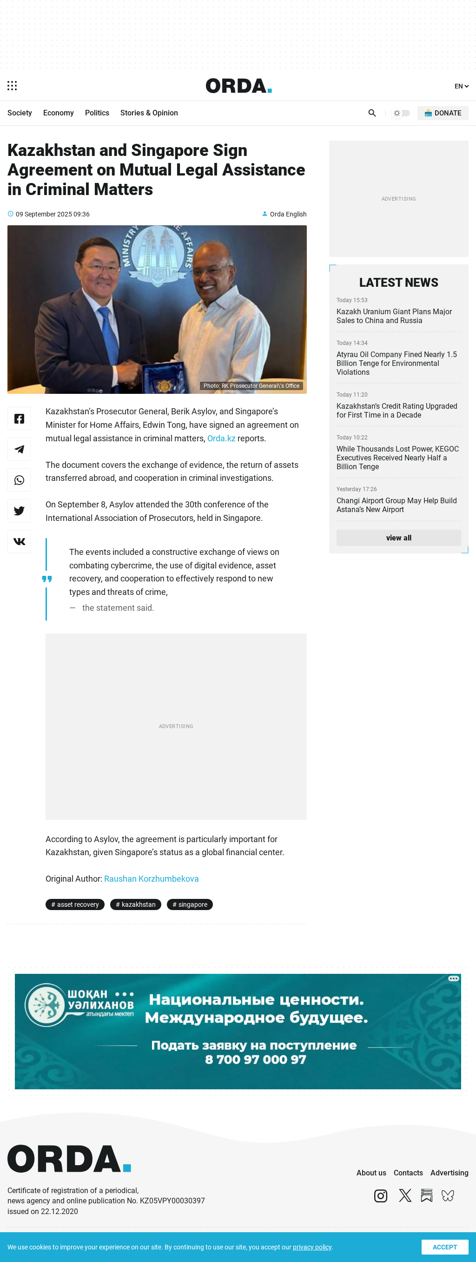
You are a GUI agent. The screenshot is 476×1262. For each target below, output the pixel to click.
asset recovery (78, 904)
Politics (97, 112)
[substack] (427, 1199)
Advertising (449, 1172)
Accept (445, 1247)
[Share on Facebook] (19, 418)
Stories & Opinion (149, 112)
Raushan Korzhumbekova (151, 879)
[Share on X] (19, 510)
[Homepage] (239, 85)
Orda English (288, 214)
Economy (58, 112)
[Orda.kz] (69, 1181)
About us (371, 1172)
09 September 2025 (44, 214)
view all (398, 537)
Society (19, 112)
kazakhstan (139, 904)
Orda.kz (221, 438)
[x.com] (405, 1199)
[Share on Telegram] (19, 449)
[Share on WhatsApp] (19, 480)
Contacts (408, 1172)
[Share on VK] (19, 541)
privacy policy (312, 1247)
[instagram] (380, 1199)
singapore (192, 904)
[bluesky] (448, 1199)
